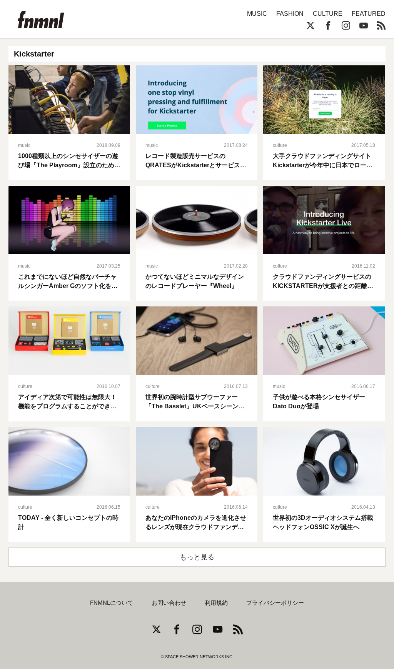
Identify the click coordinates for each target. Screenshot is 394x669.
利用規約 (216, 603)
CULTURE (327, 13)
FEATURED (369, 13)
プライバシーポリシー (275, 603)
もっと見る (197, 557)
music (24, 145)
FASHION (290, 13)
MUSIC (257, 13)
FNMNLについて (111, 603)
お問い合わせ (169, 603)
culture (280, 145)
